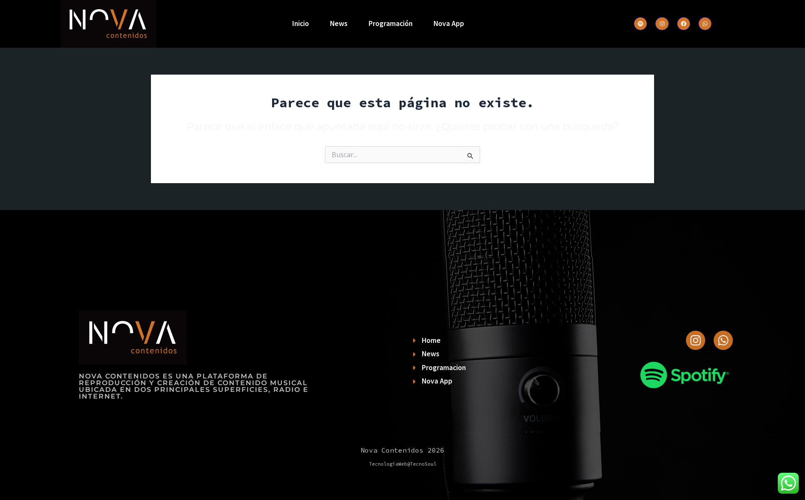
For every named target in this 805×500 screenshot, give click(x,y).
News (339, 23)
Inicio (300, 23)
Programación (391, 23)
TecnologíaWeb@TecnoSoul (402, 464)
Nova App (449, 23)
